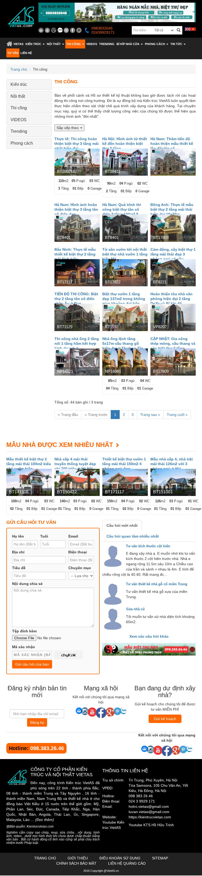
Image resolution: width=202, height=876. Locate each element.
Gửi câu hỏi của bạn (32, 664)
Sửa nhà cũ (135, 609)
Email (73, 536)
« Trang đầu (68, 414)
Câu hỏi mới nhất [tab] (122, 525)
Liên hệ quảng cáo (127, 863)
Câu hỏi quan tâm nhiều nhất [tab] (133, 536)
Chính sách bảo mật (76, 863)
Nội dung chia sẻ (27, 584)
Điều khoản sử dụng (119, 858)
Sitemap (160, 858)
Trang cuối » (177, 414)
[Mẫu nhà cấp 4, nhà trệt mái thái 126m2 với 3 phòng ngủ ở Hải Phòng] (173, 482)
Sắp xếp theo (68, 128)
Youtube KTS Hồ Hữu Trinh (151, 825)
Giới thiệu (78, 858)
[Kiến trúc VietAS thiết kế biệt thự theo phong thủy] (149, 649)
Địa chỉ (18, 552)
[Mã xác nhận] (68, 655)
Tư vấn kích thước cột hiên (148, 546)
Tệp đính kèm (24, 631)
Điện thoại (77, 552)
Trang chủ (9, 44)
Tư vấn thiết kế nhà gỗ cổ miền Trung (156, 584)
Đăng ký (37, 722)
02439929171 (103, 32)
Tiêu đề (19, 568)
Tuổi (44, 536)
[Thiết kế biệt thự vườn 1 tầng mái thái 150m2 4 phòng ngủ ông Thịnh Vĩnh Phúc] (125, 482)
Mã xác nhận (23, 647)
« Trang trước (96, 414)
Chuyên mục (79, 568)
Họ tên (18, 536)
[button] (35, 44)
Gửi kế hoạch (165, 719)
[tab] (29, 85)
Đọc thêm (45, 820)
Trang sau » (150, 414)
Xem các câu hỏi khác (149, 636)
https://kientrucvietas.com (150, 817)
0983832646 (102, 28)
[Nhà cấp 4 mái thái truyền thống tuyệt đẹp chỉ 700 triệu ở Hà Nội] (77, 482)
